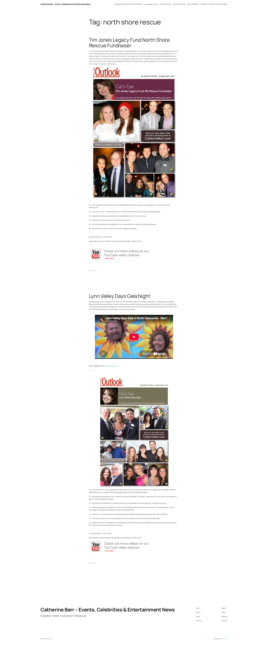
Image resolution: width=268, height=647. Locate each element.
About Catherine (193, 4)
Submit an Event (166, 4)
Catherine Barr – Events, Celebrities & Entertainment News (65, 4)
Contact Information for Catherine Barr (214, 4)
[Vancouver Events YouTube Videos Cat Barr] (122, 259)
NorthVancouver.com (111, 366)
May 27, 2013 (92, 563)
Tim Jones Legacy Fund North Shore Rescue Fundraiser (129, 42)
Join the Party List (179, 4)
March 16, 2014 (93, 270)
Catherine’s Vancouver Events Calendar (129, 4)
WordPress (225, 639)
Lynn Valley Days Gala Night (119, 296)
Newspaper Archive (151, 4)
